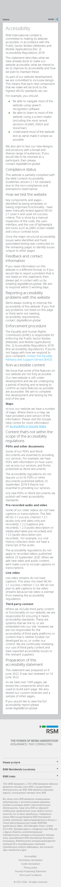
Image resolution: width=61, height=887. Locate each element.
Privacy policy (30, 867)
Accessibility (30, 856)
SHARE (51, 19)
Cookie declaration (30, 863)
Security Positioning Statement (30, 871)
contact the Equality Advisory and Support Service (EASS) (29, 357)
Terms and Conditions (30, 875)
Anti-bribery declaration (31, 860)
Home (6, 19)
